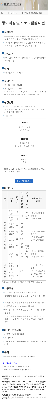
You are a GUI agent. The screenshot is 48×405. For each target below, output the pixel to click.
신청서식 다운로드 (24, 181)
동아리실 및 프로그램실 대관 (32, 13)
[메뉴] (45, 5)
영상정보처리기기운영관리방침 (17, 366)
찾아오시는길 (27, 369)
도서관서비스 (12, 13)
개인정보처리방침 (9, 363)
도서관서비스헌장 (11, 369)
